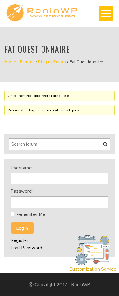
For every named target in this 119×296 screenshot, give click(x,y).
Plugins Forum (52, 61)
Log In (22, 228)
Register (19, 240)
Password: (22, 191)
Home (10, 61)
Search (101, 146)
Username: (22, 168)
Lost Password (26, 248)
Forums (27, 61)
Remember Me (30, 214)
